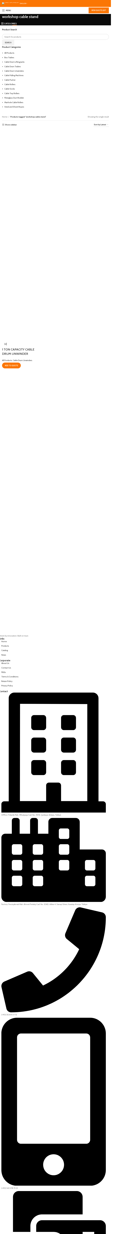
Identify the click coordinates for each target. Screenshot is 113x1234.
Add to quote (11, 365)
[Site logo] (55, 10)
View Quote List (98, 10)
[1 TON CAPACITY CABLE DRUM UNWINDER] (14, 131)
